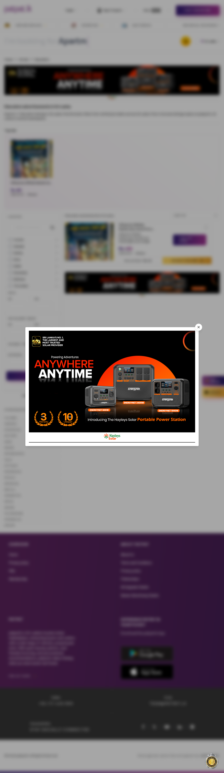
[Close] (198, 327)
